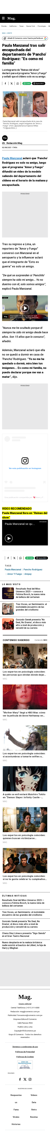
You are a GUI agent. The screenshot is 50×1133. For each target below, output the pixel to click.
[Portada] (25, 1002)
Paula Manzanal (13, 569)
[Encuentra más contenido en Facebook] (5, 83)
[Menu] (4, 18)
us (16, 1102)
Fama (16, 1110)
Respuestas (16, 1095)
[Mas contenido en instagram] (30, 1079)
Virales (16, 1117)
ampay (28, 574)
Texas (21, 26)
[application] (25, 533)
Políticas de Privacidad (25, 1052)
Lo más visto (11, 584)
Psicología (42, 26)
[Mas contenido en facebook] (20, 1079)
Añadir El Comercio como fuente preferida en (25, 38)
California (13, 26)
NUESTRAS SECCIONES (25, 1088)
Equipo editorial (25, 1004)
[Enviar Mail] (4, 143)
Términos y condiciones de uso (25, 1047)
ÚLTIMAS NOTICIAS (14, 896)
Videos (34, 1095)
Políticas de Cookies (25, 1057)
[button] (9, 538)
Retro (34, 1110)
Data (34, 1102)
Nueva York (30, 26)
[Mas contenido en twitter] (25, 1079)
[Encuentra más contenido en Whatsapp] (18, 83)
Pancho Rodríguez (33, 569)
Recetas (34, 1117)
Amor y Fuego (14, 574)
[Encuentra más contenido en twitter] (11, 83)
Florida (4, 26)
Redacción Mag (14, 143)
